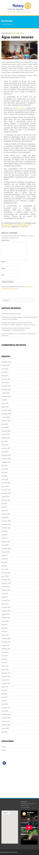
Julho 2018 (4, 465)
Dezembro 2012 (6, 638)
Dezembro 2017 (6, 489)
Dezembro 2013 (6, 607)
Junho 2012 (4, 655)
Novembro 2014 (6, 583)
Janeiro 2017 (5, 517)
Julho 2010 (4, 732)
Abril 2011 (4, 700)
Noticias (23, 223)
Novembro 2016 (6, 524)
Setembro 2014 (5, 590)
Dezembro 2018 (6, 455)
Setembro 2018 (5, 462)
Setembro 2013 (5, 617)
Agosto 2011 (4, 687)
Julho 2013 (4, 624)
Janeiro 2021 (5, 407)
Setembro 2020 (6, 420)
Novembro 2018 (6, 458)
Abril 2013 (4, 631)
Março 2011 (4, 704)
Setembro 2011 (5, 683)
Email (3, 268)
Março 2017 (4, 510)
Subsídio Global (18, 108)
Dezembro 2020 (6, 410)
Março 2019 (4, 445)
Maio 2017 (4, 507)
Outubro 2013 (5, 614)
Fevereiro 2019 (5, 448)
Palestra (4, 225)
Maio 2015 (4, 562)
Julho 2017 (4, 503)
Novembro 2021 (6, 396)
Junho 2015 (4, 559)
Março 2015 (4, 569)
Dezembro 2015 (6, 548)
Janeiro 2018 (5, 486)
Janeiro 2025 (5, 382)
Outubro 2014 (5, 586)
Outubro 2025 (5, 365)
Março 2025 (5, 375)
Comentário (5, 240)
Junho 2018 (4, 469)
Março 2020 (5, 427)
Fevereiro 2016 (5, 541)
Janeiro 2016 (5, 545)
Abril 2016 (4, 538)
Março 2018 (4, 479)
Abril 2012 (4, 662)
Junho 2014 (4, 593)
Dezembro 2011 (5, 673)
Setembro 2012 (5, 649)
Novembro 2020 (6, 413)
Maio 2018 (4, 472)
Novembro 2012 (6, 642)
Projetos (3, 750)
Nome (3, 261)
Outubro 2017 (5, 496)
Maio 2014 (4, 597)
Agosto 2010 (5, 728)
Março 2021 (4, 403)
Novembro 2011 (5, 676)
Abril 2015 (4, 566)
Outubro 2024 (5, 393)
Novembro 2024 (6, 389)
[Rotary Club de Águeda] (19, 7)
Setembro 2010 (5, 725)
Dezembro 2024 (6, 386)
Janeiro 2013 (5, 635)
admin (21, 33)
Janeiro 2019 (5, 452)
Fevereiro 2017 (5, 514)
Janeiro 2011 (4, 711)
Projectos (11, 225)
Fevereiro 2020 (5, 431)
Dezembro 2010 (6, 714)
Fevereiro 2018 (5, 483)
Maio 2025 (4, 372)
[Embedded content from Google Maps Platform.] (9, 827)
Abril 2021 (4, 400)
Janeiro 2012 (5, 669)
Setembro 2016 (5, 528)
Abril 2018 (4, 476)
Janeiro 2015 (5, 576)
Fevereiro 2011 (5, 707)
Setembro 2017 (5, 500)
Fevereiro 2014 (5, 600)
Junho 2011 (4, 694)
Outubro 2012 (5, 645)
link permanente (22, 226)
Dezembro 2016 (6, 521)
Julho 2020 (4, 424)
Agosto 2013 (5, 621)
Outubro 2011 (5, 680)
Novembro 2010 (6, 718)
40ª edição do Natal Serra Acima (11, 313)
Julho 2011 (4, 690)
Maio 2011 (4, 697)
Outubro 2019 (5, 434)
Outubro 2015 (5, 552)
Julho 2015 (4, 555)
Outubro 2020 (5, 417)
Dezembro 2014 (6, 579)
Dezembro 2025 (6, 362)
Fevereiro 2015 (5, 572)
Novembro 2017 (6, 493)
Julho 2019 (4, 441)
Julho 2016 (4, 531)
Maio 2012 (4, 659)
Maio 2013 (4, 628)
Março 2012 (4, 666)
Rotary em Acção (20, 225)
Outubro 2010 (5, 721)
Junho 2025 (4, 369)
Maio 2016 (4, 534)
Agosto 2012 (5, 652)
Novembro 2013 (6, 611)
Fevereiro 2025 (5, 379)
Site (2, 275)
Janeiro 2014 (5, 604)
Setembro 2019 (5, 438)
